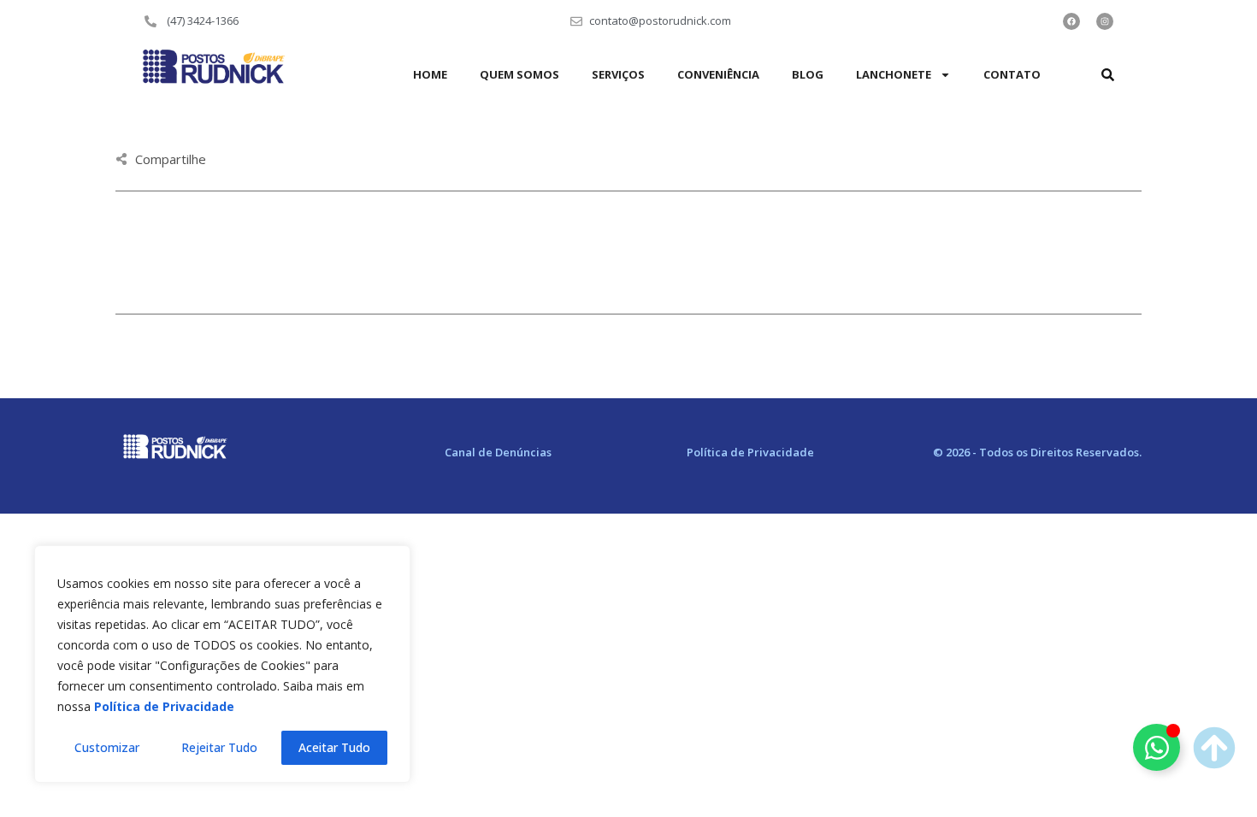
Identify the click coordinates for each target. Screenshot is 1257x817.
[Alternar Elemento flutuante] (1156, 747)
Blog (807, 74)
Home (430, 74)
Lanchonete (893, 74)
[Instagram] (1104, 21)
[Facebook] (1071, 21)
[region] (222, 664)
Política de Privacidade (750, 452)
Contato (1012, 74)
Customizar (106, 747)
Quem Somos (519, 74)
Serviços (618, 74)
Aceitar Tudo (334, 747)
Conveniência (718, 74)
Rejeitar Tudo (219, 747)
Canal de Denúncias (498, 452)
